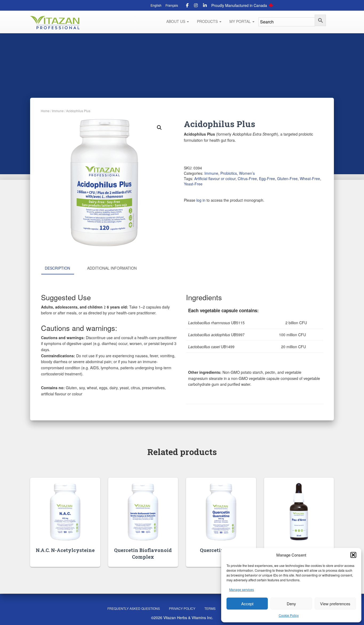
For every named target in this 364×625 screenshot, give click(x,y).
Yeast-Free (193, 183)
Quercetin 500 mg (221, 550)
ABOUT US (176, 21)
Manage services (241, 589)
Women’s (247, 173)
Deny (291, 603)
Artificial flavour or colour (215, 178)
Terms (210, 608)
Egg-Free (267, 178)
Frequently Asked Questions (133, 608)
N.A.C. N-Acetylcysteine (65, 550)
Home (45, 110)
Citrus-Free (247, 178)
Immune (58, 110)
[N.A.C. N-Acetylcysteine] (65, 511)
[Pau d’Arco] (298, 511)
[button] (353, 555)
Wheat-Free (310, 178)
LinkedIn (205, 6)
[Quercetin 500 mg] (221, 511)
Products (208, 21)
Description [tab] (57, 268)
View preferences (335, 603)
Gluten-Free (287, 178)
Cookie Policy (289, 615)
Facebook (187, 6)
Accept (247, 603)
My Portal (240, 21)
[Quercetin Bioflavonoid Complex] (143, 511)
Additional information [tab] (112, 268)
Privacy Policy (182, 608)
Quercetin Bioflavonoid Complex (143, 553)
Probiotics (228, 173)
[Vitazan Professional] (54, 22)
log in (200, 200)
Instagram (196, 6)
